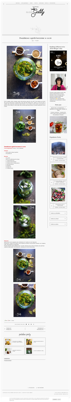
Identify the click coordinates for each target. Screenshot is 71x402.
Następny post (8, 329)
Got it (59, 399)
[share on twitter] (29, 324)
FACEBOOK (31, 387)
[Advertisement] (35, 25)
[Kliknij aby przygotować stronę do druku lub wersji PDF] (9, 321)
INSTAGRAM (41, 387)
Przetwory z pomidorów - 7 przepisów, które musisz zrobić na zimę (58, 109)
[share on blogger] (31, 324)
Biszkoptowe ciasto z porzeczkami (60, 205)
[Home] (3, 3)
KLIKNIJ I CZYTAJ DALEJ (60, 160)
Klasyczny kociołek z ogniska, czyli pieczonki (60, 158)
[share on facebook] (26, 324)
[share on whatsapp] (34, 324)
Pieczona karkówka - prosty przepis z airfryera (60, 181)
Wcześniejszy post (40, 329)
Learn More (55, 399)
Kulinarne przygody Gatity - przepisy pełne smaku (20, 392)
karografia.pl (64, 392)
